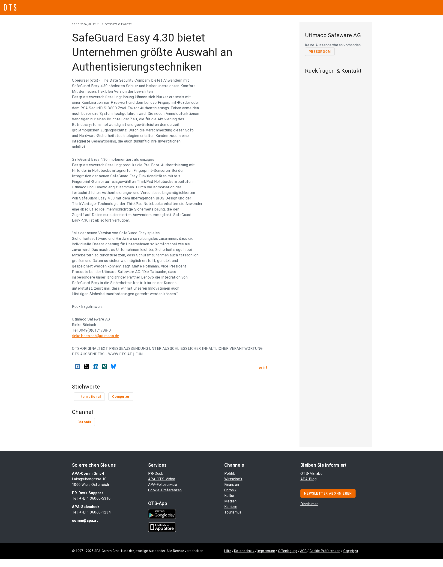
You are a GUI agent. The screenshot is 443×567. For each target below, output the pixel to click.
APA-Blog (308, 479)
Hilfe (227, 551)
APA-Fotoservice (162, 484)
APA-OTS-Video (161, 479)
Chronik (230, 490)
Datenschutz (244, 551)
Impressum (266, 551)
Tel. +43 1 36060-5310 (91, 498)
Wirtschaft (233, 479)
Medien (230, 501)
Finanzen (231, 484)
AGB (303, 551)
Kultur (229, 495)
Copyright (350, 551)
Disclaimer (309, 504)
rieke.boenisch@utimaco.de (95, 336)
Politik (229, 473)
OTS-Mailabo (311, 473)
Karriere (230, 507)
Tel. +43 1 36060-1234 (91, 512)
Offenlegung (287, 551)
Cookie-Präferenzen (165, 490)
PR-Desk (155, 473)
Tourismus (232, 512)
